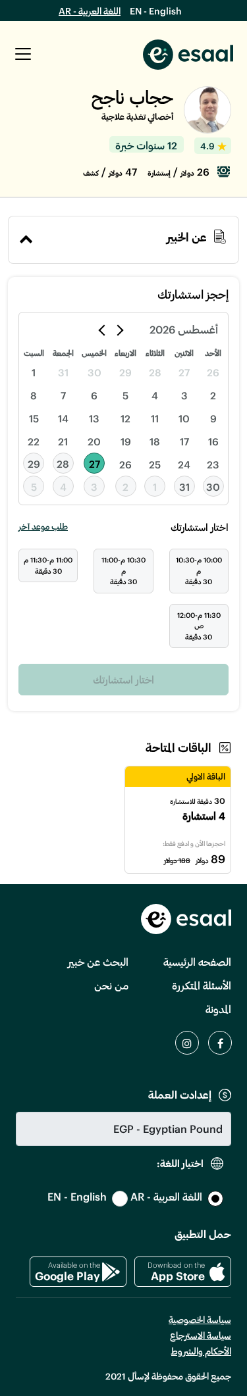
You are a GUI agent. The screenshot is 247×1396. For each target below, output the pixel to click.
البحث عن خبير (98, 961)
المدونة (218, 1009)
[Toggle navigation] (23, 54)
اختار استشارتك (123, 679)
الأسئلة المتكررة (201, 985)
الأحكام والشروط (201, 1351)
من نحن (111, 985)
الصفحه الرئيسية (197, 961)
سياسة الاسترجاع (200, 1335)
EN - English (156, 10)
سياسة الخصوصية (200, 1319)
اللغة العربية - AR (90, 10)
